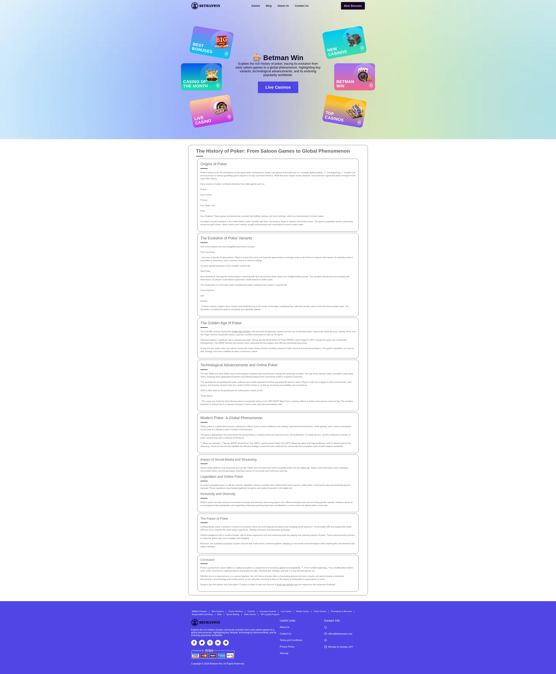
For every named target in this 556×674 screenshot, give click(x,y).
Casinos (251, 611)
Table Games (250, 614)
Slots (219, 614)
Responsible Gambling (202, 614)
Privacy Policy (287, 646)
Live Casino (286, 611)
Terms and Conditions (291, 640)
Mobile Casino (302, 611)
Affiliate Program (199, 611)
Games (255, 5)
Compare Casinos (268, 611)
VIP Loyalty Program (270, 614)
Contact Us (302, 5)
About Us (283, 5)
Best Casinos (218, 611)
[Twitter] (202, 643)
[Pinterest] (226, 643)
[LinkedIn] (218, 643)
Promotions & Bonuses (341, 611)
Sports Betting (232, 614)
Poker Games (320, 611)
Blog (269, 5)
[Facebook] (194, 643)
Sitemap (284, 653)
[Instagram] (210, 643)
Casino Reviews (235, 611)
